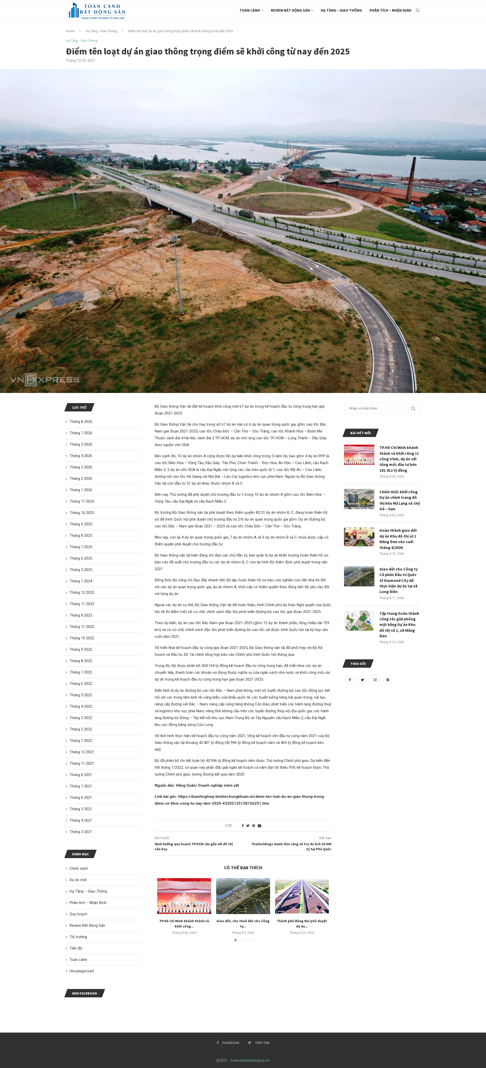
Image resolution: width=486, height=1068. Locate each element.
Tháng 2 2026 (81, 478)
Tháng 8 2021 (81, 775)
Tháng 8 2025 (81, 535)
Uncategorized (82, 971)
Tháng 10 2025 (82, 512)
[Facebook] (350, 680)
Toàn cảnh (249, 10)
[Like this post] (233, 826)
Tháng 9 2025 (81, 524)
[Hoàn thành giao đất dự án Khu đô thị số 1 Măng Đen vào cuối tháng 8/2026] (359, 537)
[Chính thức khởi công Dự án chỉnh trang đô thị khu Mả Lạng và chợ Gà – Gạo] (359, 499)
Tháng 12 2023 (82, 592)
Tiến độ (76, 948)
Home (70, 31)
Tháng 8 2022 (81, 661)
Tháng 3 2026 (81, 467)
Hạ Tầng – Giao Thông (341, 10)
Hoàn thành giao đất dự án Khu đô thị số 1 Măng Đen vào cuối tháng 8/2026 (398, 539)
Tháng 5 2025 (81, 569)
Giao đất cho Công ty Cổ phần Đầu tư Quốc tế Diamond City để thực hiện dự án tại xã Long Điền (398, 580)
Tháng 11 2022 (82, 626)
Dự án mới (78, 880)
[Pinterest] (388, 680)
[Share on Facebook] (243, 826)
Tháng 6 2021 (81, 797)
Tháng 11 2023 (82, 604)
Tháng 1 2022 (81, 740)
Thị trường (78, 937)
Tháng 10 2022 (82, 638)
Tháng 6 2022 (81, 683)
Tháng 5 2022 (81, 695)
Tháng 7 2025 (81, 547)
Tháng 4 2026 (81, 455)
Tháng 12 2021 (82, 752)
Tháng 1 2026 (81, 490)
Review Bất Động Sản (290, 10)
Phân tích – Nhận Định (390, 10)
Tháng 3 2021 (81, 831)
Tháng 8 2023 (81, 615)
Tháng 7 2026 (81, 433)
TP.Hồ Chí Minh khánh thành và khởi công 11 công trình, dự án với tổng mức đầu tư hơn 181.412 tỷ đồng (399, 459)
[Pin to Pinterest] (253, 826)
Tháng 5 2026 (81, 444)
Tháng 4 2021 (81, 820)
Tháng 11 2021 (82, 763)
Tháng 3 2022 (81, 718)
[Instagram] (375, 680)
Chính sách (79, 868)
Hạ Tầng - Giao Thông (101, 31)
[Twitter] (363, 680)
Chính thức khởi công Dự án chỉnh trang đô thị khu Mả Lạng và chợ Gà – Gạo (399, 500)
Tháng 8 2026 (81, 421)
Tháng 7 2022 (81, 672)
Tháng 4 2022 (81, 706)
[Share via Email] (259, 826)
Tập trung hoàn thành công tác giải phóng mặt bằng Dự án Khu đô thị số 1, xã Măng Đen (399, 625)
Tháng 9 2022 (81, 649)
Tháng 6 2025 (81, 558)
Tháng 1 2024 (81, 581)
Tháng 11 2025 (82, 501)
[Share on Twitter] (248, 826)
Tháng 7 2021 (81, 786)
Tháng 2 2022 (81, 729)
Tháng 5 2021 (81, 809)
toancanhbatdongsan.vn (250, 1060)
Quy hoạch (78, 914)
